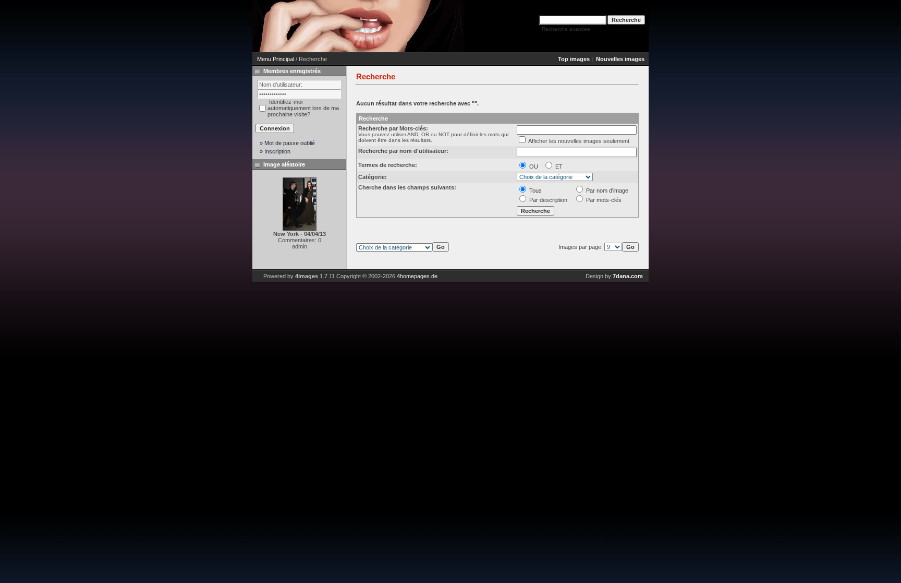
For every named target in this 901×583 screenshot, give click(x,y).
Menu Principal (275, 59)
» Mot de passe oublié (287, 143)
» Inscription (275, 151)
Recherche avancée (566, 29)
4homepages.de (417, 276)
